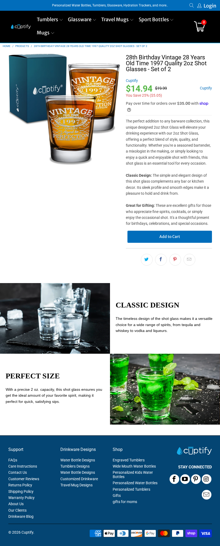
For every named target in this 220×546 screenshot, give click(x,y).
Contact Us (17, 472)
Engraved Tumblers (129, 460)
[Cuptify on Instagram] (206, 479)
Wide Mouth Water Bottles (134, 466)
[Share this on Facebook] (161, 260)
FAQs (12, 460)
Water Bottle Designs (77, 460)
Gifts (117, 495)
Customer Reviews (23, 479)
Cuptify (132, 80)
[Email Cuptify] (206, 495)
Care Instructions (22, 466)
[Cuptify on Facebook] (174, 479)
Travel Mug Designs (76, 485)
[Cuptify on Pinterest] (196, 479)
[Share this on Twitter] (147, 260)
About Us (16, 504)
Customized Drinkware (79, 479)
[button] (50, 20)
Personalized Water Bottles (135, 483)
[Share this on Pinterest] (175, 260)
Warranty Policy (21, 498)
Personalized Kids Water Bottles (133, 474)
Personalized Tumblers (131, 489)
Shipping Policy (21, 491)
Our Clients (17, 510)
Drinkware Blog (21, 516)
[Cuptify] (21, 26)
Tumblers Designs (75, 466)
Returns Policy (20, 485)
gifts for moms (125, 502)
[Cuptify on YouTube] (185, 479)
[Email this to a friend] (189, 260)
